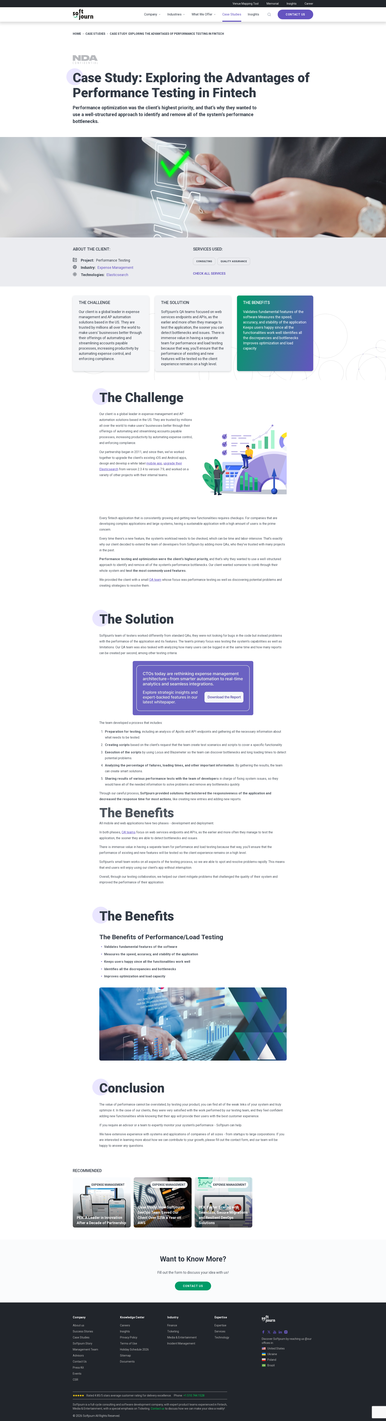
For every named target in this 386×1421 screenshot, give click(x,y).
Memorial (273, 3)
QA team (155, 580)
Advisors (78, 1355)
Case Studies (81, 1337)
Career (309, 3)
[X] (269, 1332)
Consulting (204, 261)
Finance (172, 1325)
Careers (125, 1325)
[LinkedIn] (280, 1332)
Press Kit (78, 1367)
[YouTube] (274, 1332)
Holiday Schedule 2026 (134, 1349)
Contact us (157, 1408)
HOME (77, 33)
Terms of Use (128, 1343)
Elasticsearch (117, 275)
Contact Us (295, 14)
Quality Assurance (234, 261)
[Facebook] (263, 1332)
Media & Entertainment (182, 1337)
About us (78, 1325)
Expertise (220, 1325)
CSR (75, 1379)
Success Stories (83, 1331)
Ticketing (173, 1331)
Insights (292, 3)
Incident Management (181, 1343)
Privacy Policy (128, 1337)
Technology (222, 1337)
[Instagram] (285, 1332)
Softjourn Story (82, 1343)
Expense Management (115, 267)
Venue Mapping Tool (246, 3)
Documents (127, 1361)
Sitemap (125, 1355)
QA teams (129, 832)
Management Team (85, 1349)
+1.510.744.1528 (193, 1395)
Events (77, 1373)
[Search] (269, 14)
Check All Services (209, 273)
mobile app (154, 463)
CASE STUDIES (95, 33)
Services (220, 1331)
